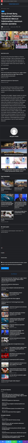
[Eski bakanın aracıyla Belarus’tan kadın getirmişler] (5, 355)
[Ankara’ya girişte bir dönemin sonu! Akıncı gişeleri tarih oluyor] (5, 364)
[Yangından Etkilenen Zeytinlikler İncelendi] (5, 326)
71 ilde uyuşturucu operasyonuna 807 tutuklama (12, 359)
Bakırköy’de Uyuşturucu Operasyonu (9, 80)
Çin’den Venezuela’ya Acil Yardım (7, 219)
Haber (8, 8)
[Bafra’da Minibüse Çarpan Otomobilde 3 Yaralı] (7, 183)
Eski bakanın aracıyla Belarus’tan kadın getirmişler (17, 354)
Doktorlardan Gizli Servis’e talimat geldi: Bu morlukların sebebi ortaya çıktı (18, 370)
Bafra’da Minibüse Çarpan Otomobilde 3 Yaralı (6, 189)
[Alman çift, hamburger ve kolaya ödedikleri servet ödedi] (5, 314)
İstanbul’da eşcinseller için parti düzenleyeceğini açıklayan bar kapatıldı (7, 203)
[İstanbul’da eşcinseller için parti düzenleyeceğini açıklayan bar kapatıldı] (7, 197)
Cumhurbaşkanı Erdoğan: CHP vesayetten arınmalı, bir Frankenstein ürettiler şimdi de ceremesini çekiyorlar (21, 205)
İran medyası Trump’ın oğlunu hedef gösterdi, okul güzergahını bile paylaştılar (18, 349)
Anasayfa (4, 8)
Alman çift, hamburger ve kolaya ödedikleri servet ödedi (17, 313)
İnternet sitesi (4, 257)
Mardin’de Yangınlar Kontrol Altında (19, 188)
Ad (2, 247)
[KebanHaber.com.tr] (14, 4)
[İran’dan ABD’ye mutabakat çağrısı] (5, 376)
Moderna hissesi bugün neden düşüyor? (10, 380)
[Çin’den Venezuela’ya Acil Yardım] (7, 214)
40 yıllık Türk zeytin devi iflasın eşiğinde (10, 298)
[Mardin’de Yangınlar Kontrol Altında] (21, 183)
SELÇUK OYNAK (6, 26)
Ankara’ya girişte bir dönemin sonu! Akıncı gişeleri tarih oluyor (18, 363)
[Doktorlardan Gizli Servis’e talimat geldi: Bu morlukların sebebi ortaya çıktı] (5, 370)
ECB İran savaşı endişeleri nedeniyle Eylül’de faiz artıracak (15, 1)
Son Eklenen (14, 274)
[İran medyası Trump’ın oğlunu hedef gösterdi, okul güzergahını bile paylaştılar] (5, 349)
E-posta (3, 252)
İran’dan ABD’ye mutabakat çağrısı (18, 375)
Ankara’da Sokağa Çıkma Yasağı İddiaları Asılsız (21, 212)
